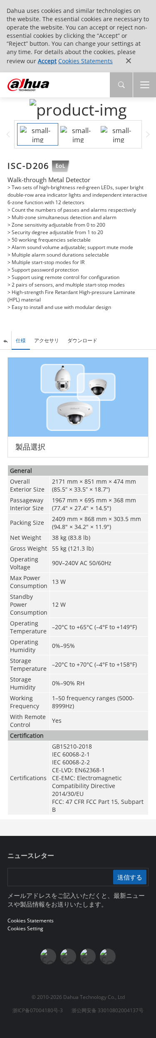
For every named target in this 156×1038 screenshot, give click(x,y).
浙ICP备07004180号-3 (37, 1010)
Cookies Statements (85, 61)
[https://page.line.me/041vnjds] (108, 956)
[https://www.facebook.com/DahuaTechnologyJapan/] (48, 956)
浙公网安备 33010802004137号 (108, 1010)
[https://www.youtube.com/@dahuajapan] (68, 956)
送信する (129, 876)
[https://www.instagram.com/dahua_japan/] (88, 956)
